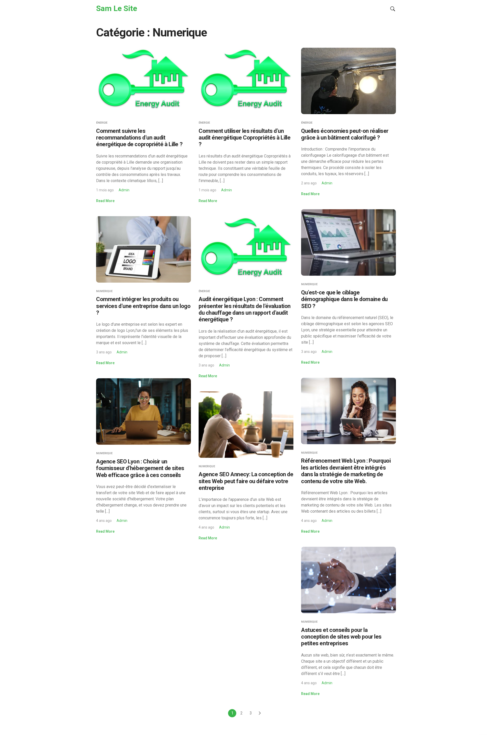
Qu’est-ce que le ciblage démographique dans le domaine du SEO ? (344, 299)
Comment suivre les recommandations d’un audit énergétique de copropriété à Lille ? (139, 138)
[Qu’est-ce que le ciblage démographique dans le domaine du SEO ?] (348, 242)
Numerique (309, 284)
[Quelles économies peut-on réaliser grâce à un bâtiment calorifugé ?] (348, 80)
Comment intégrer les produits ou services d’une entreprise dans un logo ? (143, 306)
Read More (105, 201)
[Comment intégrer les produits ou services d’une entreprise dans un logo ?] (143, 248)
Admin (124, 190)
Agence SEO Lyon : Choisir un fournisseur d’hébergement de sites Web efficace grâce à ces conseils (140, 468)
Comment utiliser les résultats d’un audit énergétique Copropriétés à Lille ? (244, 138)
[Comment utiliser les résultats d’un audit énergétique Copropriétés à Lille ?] (246, 80)
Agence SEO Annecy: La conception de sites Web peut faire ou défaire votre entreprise (246, 481)
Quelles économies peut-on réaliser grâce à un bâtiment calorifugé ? (344, 134)
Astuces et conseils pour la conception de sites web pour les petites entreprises (341, 637)
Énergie (101, 122)
